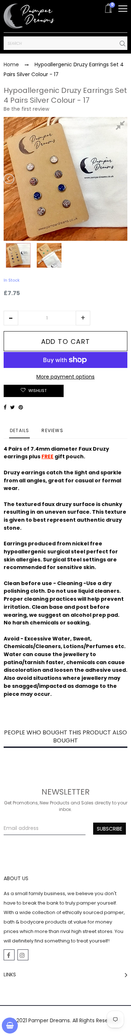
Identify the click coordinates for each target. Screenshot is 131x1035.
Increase (83, 318)
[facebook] (9, 954)
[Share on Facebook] (5, 407)
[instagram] (22, 954)
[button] (11, 318)
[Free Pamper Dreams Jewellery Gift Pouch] (49, 255)
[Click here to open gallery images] (121, 126)
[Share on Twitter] (12, 407)
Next (121, 179)
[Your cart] (10, 1026)
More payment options (65, 376)
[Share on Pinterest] (21, 407)
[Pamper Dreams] (29, 16)
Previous (9, 179)
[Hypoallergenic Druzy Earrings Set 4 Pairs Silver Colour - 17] (18, 255)
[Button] (122, 8)
